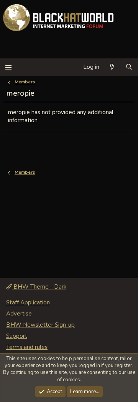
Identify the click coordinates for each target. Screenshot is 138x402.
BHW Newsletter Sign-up (40, 325)
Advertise (19, 313)
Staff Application (28, 302)
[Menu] (8, 67)
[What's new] (112, 67)
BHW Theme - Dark (39, 287)
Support (16, 336)
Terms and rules (27, 347)
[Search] (129, 67)
